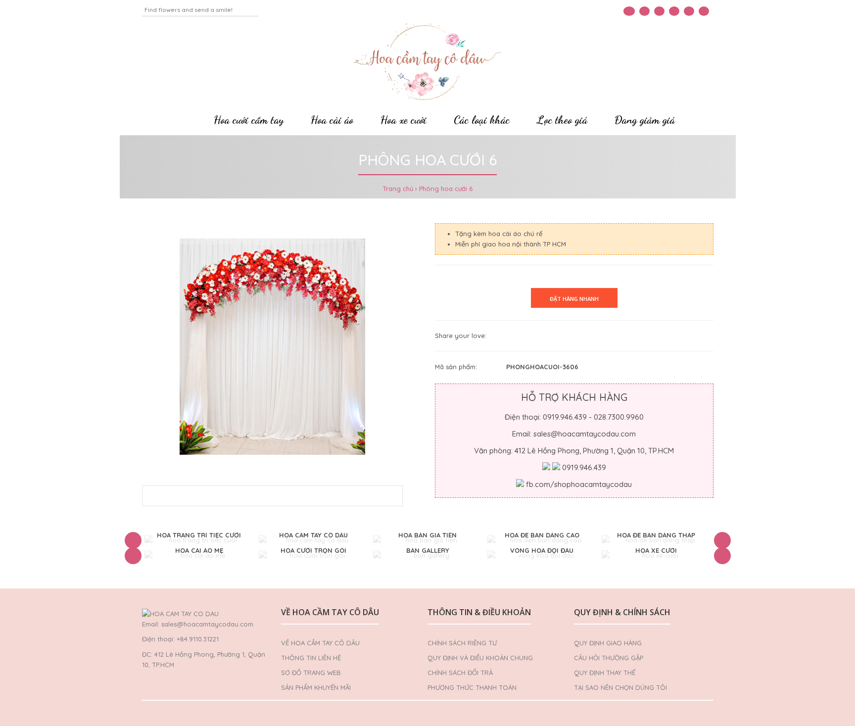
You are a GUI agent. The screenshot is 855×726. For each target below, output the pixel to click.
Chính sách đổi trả (460, 673)
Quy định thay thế (604, 673)
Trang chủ (397, 189)
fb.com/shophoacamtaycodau (579, 484)
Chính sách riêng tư (462, 643)
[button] (133, 540)
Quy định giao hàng (608, 643)
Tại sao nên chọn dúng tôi (620, 687)
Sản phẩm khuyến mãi (316, 687)
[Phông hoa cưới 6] (272, 347)
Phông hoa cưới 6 (446, 189)
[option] (199, 540)
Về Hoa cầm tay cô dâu (320, 643)
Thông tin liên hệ (311, 658)
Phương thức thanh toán (472, 687)
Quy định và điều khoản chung (480, 658)
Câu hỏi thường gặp (608, 658)
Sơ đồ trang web (311, 673)
